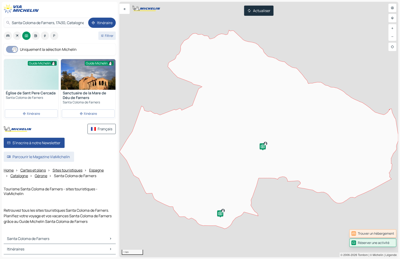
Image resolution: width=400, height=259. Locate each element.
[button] (220, 213)
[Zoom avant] (392, 28)
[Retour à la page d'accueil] (22, 9)
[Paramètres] (392, 18)
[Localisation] (392, 47)
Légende (391, 255)
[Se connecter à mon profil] (392, 8)
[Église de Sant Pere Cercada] (31, 79)
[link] (372, 233)
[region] (258, 129)
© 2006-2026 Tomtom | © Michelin (362, 255)
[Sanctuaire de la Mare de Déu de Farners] (88, 78)
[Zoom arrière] (392, 36)
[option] (8, 36)
